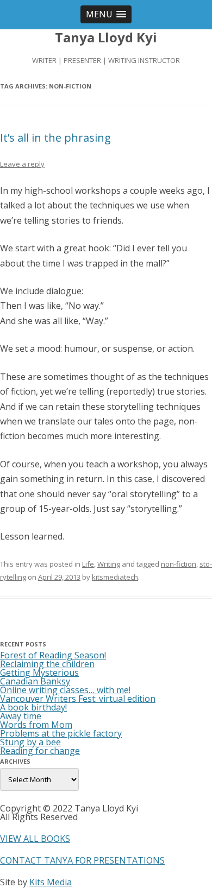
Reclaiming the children (47, 664)
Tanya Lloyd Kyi (106, 37)
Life (88, 564)
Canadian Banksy (35, 681)
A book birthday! (33, 707)
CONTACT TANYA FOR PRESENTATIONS (82, 860)
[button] (106, 14)
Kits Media (50, 882)
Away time (20, 716)
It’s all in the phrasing (55, 137)
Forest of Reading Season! (53, 655)
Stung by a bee (30, 742)
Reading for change (40, 751)
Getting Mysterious (39, 672)
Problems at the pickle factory (61, 733)
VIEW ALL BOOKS (35, 839)
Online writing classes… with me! (65, 690)
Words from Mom (36, 725)
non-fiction (178, 564)
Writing (108, 564)
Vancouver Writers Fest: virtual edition (77, 699)
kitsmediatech (115, 577)
